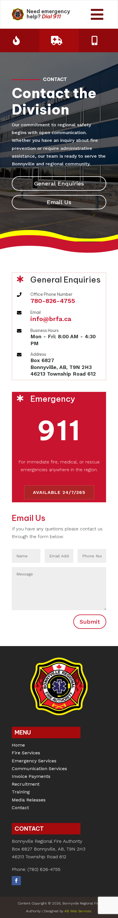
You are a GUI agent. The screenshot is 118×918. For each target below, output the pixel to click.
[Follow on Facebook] (16, 880)
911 (57, 16)
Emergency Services (34, 761)
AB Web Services (77, 911)
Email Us (59, 202)
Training (21, 792)
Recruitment (26, 784)
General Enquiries (59, 183)
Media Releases (29, 800)
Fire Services (26, 753)
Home (18, 745)
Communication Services (39, 769)
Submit (90, 621)
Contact (20, 808)
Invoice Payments (31, 777)
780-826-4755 (52, 300)
